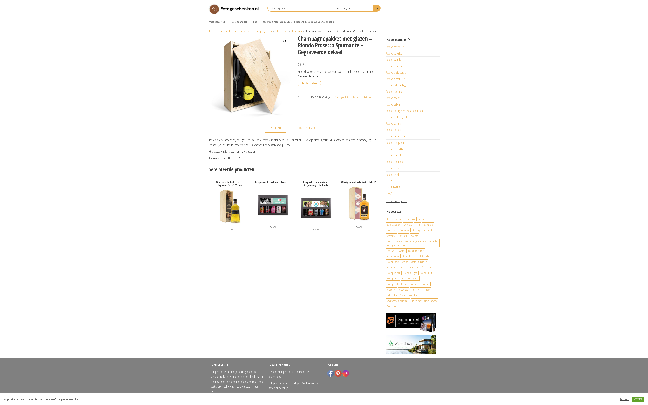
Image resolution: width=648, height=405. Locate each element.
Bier (390, 180)
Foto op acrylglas (394, 53)
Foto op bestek (393, 130)
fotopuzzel (391, 289)
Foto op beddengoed (396, 117)
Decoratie (408, 224)
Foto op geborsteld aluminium (414, 261)
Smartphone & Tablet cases (398, 300)
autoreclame (410, 219)
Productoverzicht (217, 21)
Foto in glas (403, 235)
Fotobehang (428, 224)
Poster (402, 295)
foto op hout (392, 267)
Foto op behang (393, 123)
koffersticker (392, 295)
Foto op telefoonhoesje (397, 284)
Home (211, 31)
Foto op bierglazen (395, 143)
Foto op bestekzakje (396, 136)
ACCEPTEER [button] (638, 399)
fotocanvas (404, 230)
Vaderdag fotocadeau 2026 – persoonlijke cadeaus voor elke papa (298, 21)
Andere (399, 219)
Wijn (390, 193)
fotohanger (391, 235)
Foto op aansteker (395, 47)
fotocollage (416, 230)
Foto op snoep (393, 278)
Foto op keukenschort (409, 267)
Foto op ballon (393, 104)
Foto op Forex (393, 261)
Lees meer (624, 399)
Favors (417, 224)
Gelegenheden (240, 21)
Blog (255, 21)
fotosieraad (403, 289)
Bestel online (309, 83)
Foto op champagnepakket (356, 97)
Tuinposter (391, 306)
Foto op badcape (394, 91)
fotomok (401, 250)
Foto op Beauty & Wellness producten (404, 111)
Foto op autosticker (395, 79)
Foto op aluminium (395, 66)
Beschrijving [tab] (275, 128)
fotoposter (414, 284)
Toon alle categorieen (396, 201)
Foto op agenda (393, 60)
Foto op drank (282, 31)
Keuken (426, 289)
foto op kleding (428, 267)
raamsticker (412, 295)
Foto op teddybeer (410, 278)
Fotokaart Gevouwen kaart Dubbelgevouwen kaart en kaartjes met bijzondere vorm (412, 243)
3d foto (390, 219)
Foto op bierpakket (395, 149)
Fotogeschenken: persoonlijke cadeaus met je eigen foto (245, 31)
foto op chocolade (409, 256)
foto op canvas (393, 256)
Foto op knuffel (393, 273)
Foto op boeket (393, 168)
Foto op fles (425, 256)
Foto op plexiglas (410, 273)
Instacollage (416, 289)
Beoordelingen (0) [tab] (305, 128)
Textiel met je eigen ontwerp (424, 300)
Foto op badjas (393, 98)
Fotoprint (425, 284)
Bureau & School (394, 224)
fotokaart (414, 235)
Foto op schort (426, 273)
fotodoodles (429, 230)
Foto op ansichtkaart (396, 72)
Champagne (297, 31)
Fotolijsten (391, 250)
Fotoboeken (392, 230)
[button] (285, 41)
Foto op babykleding (396, 85)
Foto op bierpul (393, 155)
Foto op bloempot (394, 162)
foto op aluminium (416, 250)
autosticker (422, 219)
